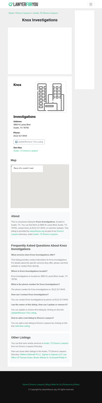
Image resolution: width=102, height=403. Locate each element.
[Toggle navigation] (90, 4)
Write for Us (56, 384)
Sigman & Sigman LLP (52, 354)
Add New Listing (22, 326)
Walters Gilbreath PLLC (30, 354)
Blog (48, 384)
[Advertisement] (40, 50)
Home (11, 13)
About (76, 384)
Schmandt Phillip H (57, 358)
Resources (68, 384)
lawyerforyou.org (37, 231)
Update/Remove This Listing (23, 313)
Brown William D (41, 358)
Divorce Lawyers (23, 13)
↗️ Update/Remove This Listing (29, 142)
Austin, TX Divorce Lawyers (45, 13)
